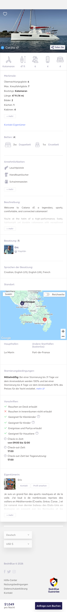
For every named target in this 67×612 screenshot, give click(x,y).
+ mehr (10, 116)
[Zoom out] (63, 336)
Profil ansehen (40, 485)
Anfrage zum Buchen (49, 605)
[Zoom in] (63, 331)
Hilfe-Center (10, 580)
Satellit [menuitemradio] (8, 294)
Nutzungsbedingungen (16, 584)
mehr (39, 388)
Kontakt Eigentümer (14, 124)
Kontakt (24, 485)
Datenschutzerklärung (15, 588)
